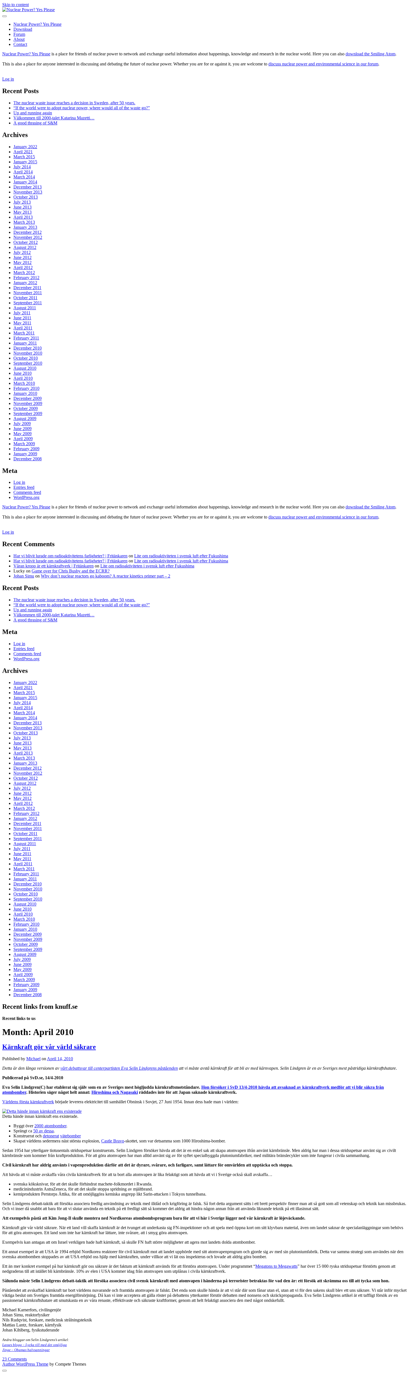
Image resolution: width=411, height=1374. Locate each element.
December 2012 (27, 232)
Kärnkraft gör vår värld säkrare (49, 1046)
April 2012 (23, 267)
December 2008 (27, 458)
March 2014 (24, 177)
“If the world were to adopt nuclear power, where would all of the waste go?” (81, 107)
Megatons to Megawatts (276, 1266)
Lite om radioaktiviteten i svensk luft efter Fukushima (181, 555)
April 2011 (22, 328)
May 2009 (22, 433)
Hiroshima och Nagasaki (114, 1092)
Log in (8, 79)
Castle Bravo (112, 1141)
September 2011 (27, 302)
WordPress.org (26, 497)
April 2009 (23, 438)
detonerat (51, 1135)
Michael (33, 1058)
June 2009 (22, 428)
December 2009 (27, 398)
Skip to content (15, 4)
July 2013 (22, 202)
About (19, 39)
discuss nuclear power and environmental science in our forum (323, 64)
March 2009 (24, 443)
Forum (19, 34)
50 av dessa (43, 1130)
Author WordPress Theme (25, 1364)
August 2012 (24, 247)
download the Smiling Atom (370, 53)
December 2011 (27, 287)
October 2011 (25, 297)
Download (22, 29)
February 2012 (26, 277)
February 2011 (26, 338)
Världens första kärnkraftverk (28, 1101)
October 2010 (25, 358)
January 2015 (25, 161)
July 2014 (22, 166)
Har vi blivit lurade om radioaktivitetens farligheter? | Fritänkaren (70, 555)
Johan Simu (23, 576)
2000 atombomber (50, 1125)
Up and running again (32, 112)
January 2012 (25, 282)
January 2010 (25, 393)
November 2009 (27, 403)
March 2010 (24, 383)
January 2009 (25, 453)
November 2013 (27, 192)
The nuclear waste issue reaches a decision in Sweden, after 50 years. (74, 102)
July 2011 (21, 312)
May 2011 (22, 322)
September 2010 (27, 363)
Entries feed (23, 487)
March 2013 (24, 222)
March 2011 (24, 333)
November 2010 (27, 353)
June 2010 (22, 373)
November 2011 (27, 292)
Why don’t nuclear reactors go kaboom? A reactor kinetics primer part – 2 (105, 576)
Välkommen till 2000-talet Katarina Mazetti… (54, 118)
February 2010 (26, 388)
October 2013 (25, 197)
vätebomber (70, 1135)
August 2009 (24, 418)
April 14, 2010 (60, 1058)
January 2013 (25, 227)
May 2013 (22, 212)
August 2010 (24, 368)
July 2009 (22, 423)
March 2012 (24, 272)
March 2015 (24, 156)
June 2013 (22, 207)
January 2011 (25, 343)
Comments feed (27, 492)
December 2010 (27, 348)
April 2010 (23, 378)
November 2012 (27, 237)
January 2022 (25, 146)
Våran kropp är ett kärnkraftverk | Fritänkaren (53, 566)
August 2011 (24, 307)
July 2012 (22, 252)
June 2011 (22, 317)
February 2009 (26, 448)
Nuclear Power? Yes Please (37, 24)
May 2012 (22, 262)
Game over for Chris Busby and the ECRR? (71, 571)
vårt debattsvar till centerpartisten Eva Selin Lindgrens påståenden (119, 1068)
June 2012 (22, 257)
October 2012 (25, 242)
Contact (20, 44)
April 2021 (23, 151)
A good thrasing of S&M (35, 123)
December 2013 (27, 187)
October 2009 (25, 408)
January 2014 (25, 182)
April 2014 (23, 171)
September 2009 (27, 413)
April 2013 (23, 217)
